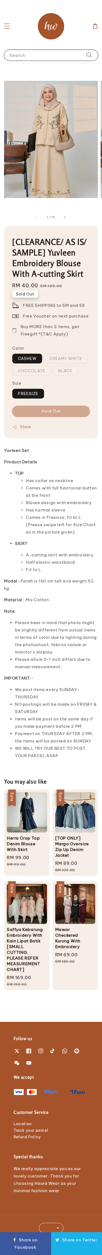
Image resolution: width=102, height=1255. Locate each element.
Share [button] (25, 426)
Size (16, 383)
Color (18, 348)
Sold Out (51, 411)
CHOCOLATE (31, 370)
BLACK (65, 370)
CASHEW (27, 358)
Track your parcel (31, 1130)
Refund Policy (27, 1136)
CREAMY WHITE (65, 358)
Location (23, 1123)
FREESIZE (28, 393)
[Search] (89, 55)
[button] (7, 26)
